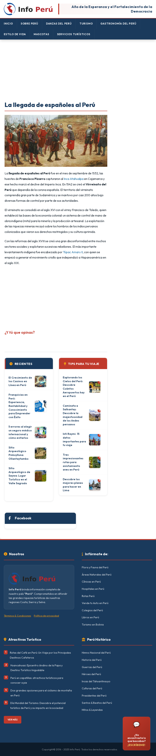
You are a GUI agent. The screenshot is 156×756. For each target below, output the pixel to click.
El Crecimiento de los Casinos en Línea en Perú (20, 381)
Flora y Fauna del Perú (95, 567)
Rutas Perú (88, 596)
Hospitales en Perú (93, 589)
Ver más (13, 719)
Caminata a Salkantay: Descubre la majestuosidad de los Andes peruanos (72, 415)
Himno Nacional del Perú (96, 652)
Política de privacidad (46, 615)
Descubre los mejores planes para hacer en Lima (73, 485)
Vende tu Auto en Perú (95, 603)
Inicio (8, 23)
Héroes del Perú (91, 674)
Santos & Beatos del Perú (97, 703)
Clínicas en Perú (91, 581)
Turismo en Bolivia (93, 624)
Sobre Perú (29, 23)
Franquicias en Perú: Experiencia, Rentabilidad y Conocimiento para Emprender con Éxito (19, 406)
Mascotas (41, 34)
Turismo (86, 23)
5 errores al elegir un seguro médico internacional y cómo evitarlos (20, 432)
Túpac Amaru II (73, 252)
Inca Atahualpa (74, 179)
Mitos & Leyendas (92, 710)
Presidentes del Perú (94, 695)
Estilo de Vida (15, 34)
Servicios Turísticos (73, 34)
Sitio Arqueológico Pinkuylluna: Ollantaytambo (19, 453)
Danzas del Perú (59, 23)
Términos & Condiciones (17, 615)
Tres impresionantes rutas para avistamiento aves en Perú (73, 462)
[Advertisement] (78, 70)
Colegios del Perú (92, 610)
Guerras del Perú (92, 667)
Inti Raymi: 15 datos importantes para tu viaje (74, 439)
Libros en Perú (90, 617)
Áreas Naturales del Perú (96, 574)
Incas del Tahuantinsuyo (96, 681)
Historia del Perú (92, 660)
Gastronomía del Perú (118, 23)
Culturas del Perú (92, 688)
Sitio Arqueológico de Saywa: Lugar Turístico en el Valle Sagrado (19, 476)
